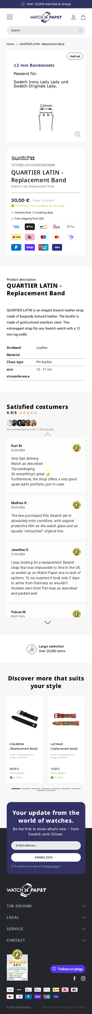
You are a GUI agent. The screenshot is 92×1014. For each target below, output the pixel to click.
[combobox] (46, 30)
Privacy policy (51, 866)
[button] (83, 17)
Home (10, 44)
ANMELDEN (44, 857)
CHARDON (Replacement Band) (24, 746)
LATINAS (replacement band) (64, 746)
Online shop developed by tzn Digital (63, 1007)
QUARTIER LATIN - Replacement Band (42, 44)
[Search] (80, 30)
